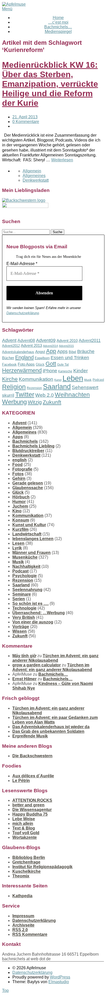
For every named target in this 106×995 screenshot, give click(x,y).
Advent (9, 340)
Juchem (20, 506)
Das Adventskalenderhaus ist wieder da (51, 727)
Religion (14, 386)
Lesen (18, 543)
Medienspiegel (58, 31)
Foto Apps (26, 364)
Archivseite (23, 925)
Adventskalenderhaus (18, 352)
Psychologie (24, 576)
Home (58, 17)
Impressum (23, 916)
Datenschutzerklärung (22, 313)
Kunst (57, 379)
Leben (73, 378)
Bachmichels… (58, 27)
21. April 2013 (25, 117)
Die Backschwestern (32, 756)
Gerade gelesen (27, 483)
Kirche (10, 379)
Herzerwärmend (22, 370)
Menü (7, 9)
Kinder (80, 370)
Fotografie (22, 469)
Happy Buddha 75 (30, 814)
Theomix (20, 876)
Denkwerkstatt (36, 180)
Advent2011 (90, 340)
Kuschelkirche (26, 871)
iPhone (50, 370)
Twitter (24, 394)
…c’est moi (58, 22)
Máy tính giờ (24, 656)
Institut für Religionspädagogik (42, 867)
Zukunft (52, 402)
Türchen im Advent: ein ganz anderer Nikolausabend (55, 658)
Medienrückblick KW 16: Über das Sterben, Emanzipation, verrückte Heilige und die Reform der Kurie (50, 84)
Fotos (18, 474)
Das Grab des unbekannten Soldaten (48, 731)
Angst (40, 351)
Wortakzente (24, 837)
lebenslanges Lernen (33, 538)
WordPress (60, 977)
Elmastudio (58, 982)
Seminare (21, 594)
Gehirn (18, 478)
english (19, 460)
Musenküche (25, 557)
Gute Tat (63, 364)
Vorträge (20, 626)
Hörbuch (21, 497)
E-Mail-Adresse (21, 263)
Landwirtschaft (26, 534)
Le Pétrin (21, 780)
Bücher (8, 358)
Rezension (34, 388)
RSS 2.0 (20, 930)
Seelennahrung (27, 589)
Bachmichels (25, 441)
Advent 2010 (67, 341)
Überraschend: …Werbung (38, 613)
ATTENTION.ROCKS (32, 800)
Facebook (9, 364)
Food (17, 464)
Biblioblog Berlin (28, 857)
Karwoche (65, 371)
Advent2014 (50, 345)
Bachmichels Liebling (33, 446)
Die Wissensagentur (32, 809)
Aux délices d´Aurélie (33, 776)
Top (5, 990)
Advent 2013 (31, 345)
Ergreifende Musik (30, 736)
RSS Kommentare (29, 934)
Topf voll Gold (25, 833)
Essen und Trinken (70, 357)
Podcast (98, 380)
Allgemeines (34, 175)
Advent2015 (66, 345)
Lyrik (17, 548)
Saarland (57, 387)
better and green (28, 805)
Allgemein (32, 171)
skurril (8, 395)
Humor (19, 501)
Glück (40, 364)
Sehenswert (85, 387)
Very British (23, 617)
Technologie (24, 608)
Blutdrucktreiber (28, 450)
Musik (88, 379)
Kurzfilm (20, 529)
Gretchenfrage (26, 862)
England (24, 357)
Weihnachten (72, 394)
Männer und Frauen (31, 552)
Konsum (20, 520)
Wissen (19, 631)
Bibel (72, 352)
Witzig (35, 402)
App (51, 351)
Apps (62, 351)
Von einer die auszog (32, 622)
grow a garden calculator (36, 665)
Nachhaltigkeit (26, 566)
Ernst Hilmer (24, 679)
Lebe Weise (23, 819)
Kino (17, 511)
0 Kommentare (25, 121)
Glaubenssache (27, 488)
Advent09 (46, 340)
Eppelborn (42, 358)
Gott (51, 363)
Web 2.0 (44, 395)
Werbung (14, 401)
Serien (18, 599)
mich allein (22, 823)
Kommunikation (36, 379)
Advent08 (26, 340)
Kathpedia (22, 896)
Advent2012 (11, 346)
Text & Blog (23, 828)
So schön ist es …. (30, 603)
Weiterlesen (62, 160)
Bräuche (85, 351)
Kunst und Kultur (29, 525)
